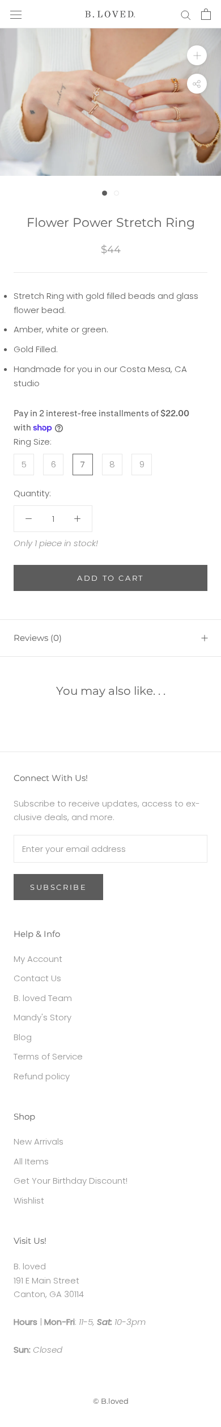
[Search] (186, 14)
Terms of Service (48, 1056)
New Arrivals (38, 1141)
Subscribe (58, 887)
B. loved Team (43, 998)
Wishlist (29, 1200)
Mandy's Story (42, 1017)
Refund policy (42, 1076)
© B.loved (111, 1400)
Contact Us (37, 978)
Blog (23, 1037)
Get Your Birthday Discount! (71, 1181)
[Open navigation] (16, 14)
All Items (31, 1161)
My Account (38, 959)
